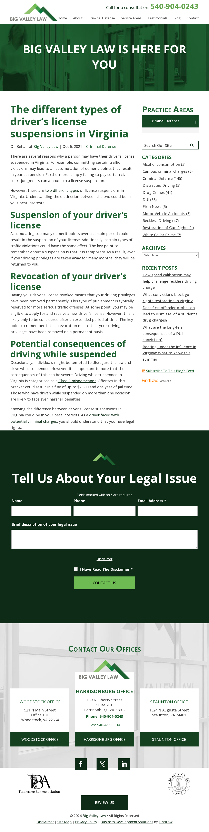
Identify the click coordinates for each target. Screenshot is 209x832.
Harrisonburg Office (104, 739)
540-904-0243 (174, 6)
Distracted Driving (159, 185)
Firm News (152, 206)
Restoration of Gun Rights (166, 227)
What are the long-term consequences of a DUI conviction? (164, 333)
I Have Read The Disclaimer (106, 569)
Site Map (64, 821)
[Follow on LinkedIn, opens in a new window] (124, 764)
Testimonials (157, 18)
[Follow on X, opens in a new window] (102, 764)
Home (62, 18)
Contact (193, 18)
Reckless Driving (157, 220)
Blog (177, 18)
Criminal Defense (102, 18)
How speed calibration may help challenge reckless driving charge (170, 281)
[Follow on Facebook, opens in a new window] (81, 764)
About (77, 18)
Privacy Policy (86, 821)
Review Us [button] (104, 802)
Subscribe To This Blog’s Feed (170, 370)
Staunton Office (169, 739)
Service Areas (131, 18)
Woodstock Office (39, 739)
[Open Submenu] (196, 122)
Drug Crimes (154, 192)
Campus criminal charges (165, 171)
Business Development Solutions (127, 821)
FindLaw (165, 821)
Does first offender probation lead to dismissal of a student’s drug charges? (170, 314)
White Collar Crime (159, 234)
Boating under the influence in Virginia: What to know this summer (169, 353)
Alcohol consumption (161, 164)
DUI (146, 199)
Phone (79, 500)
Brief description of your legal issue (44, 524)
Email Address (152, 500)
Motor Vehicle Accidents (164, 213)
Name (16, 500)
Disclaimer (104, 559)
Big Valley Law (45, 146)
